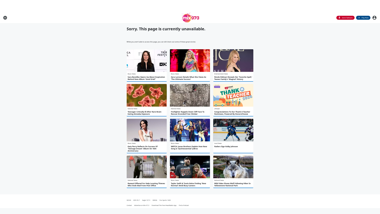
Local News (218, 143)
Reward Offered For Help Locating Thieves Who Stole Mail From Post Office (146, 184)
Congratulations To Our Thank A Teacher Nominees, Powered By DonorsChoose (232, 113)
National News (132, 109)
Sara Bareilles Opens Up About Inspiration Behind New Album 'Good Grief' (146, 78)
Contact (129, 205)
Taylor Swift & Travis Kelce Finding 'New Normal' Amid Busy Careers (188, 184)
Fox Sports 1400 (165, 200)
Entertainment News (221, 74)
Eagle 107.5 (146, 200)
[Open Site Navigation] (5, 18)
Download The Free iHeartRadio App (164, 205)
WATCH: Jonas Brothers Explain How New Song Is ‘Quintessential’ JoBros (189, 147)
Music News (132, 74)
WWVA (155, 200)
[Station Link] (190, 17)
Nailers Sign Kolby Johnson (226, 146)
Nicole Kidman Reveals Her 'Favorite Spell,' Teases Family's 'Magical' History (233, 78)
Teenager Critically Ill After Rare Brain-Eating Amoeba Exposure (145, 113)
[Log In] (374, 18)
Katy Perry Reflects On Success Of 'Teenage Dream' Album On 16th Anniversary (143, 148)
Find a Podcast (184, 205)
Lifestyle (217, 109)
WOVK (129, 200)
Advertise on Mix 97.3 (141, 205)
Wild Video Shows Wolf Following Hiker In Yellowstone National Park (232, 184)
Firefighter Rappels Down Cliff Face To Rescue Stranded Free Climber (187, 113)
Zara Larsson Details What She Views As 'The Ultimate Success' (188, 78)
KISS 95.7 (136, 200)
